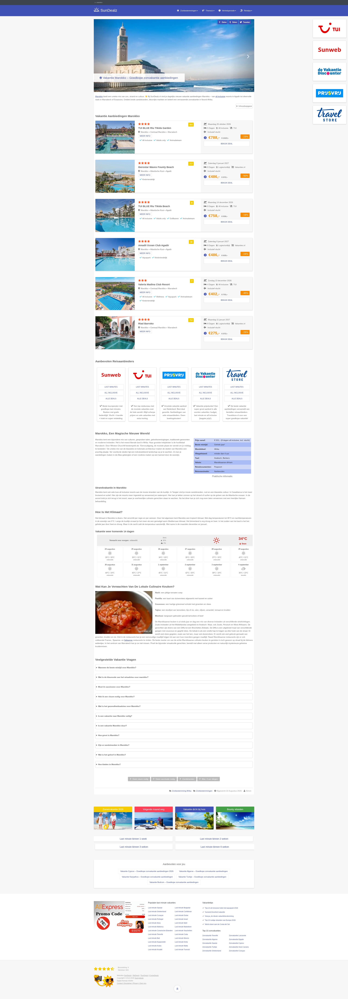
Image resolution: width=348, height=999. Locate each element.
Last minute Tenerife (155, 934)
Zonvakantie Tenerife (210, 936)
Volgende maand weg (153, 809)
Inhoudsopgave (245, 106)
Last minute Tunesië (182, 950)
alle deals (111, 399)
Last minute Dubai (181, 915)
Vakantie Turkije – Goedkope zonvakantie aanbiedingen (202, 877)
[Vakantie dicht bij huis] (194, 820)
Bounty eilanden (235, 809)
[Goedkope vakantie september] (154, 820)
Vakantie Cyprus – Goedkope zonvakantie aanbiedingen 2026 (146, 871)
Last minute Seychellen (183, 931)
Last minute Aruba (154, 946)
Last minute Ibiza (154, 923)
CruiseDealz (154, 975)
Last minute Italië (181, 923)
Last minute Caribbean (183, 912)
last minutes (111, 387)
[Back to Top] (177, 988)
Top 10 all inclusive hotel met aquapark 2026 (221, 908)
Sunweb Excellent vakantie (215, 912)
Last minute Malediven (183, 927)
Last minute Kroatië (155, 950)
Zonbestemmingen (188, 11)
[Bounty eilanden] (235, 820)
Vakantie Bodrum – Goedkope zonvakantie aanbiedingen (174, 882)
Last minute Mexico (182, 938)
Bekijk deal (227, 144)
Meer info (145, 136)
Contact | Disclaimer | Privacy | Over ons (131, 983)
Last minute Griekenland (157, 912)
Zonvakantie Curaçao (237, 951)
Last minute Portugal (155, 919)
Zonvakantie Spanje (209, 943)
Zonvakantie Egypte (236, 939)
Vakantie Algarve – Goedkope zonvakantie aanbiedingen (203, 871)
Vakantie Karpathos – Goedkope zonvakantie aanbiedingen (147, 877)
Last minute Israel (181, 919)
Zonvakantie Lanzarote (237, 936)
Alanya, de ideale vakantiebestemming (219, 916)
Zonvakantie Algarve (209, 939)
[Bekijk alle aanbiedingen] (329, 28)
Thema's (209, 11)
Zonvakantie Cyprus (236, 943)
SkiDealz (136, 975)
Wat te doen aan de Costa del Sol (217, 924)
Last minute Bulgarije (182, 908)
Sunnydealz (139, 978)
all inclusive (111, 393)
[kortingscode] (120, 915)
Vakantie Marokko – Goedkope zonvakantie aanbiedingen (140, 77)
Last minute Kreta (181, 942)
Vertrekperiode (228, 11)
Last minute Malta (181, 946)
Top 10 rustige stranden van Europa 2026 (220, 920)
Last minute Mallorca (155, 927)
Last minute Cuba (181, 934)
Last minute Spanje (155, 908)
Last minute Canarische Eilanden (160, 931)
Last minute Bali (154, 938)
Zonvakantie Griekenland (211, 951)
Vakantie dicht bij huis (194, 809)
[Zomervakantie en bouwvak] (113, 820)
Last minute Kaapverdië (157, 942)
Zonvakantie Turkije (209, 947)
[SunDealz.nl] (104, 969)
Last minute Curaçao (155, 915)
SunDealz (127, 975)
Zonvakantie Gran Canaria (239, 947)
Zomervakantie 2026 (113, 809)
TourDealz (144, 975)
